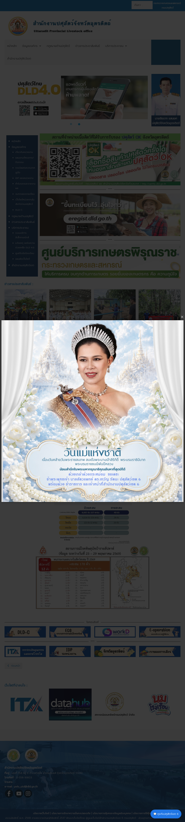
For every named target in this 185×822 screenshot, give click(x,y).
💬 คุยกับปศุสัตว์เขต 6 (165, 814)
